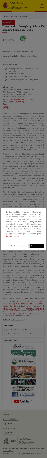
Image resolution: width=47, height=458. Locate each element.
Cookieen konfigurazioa (19, 246)
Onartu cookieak (36, 246)
